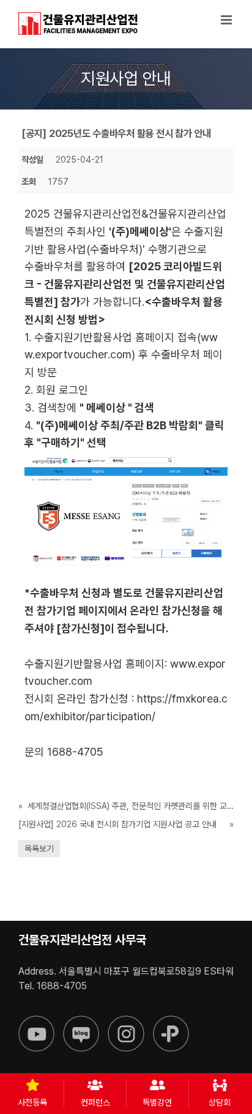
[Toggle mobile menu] (227, 19)
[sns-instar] (126, 1020)
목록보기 (39, 849)
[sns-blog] (81, 1020)
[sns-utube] (36, 1020)
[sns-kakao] (171, 1020)
